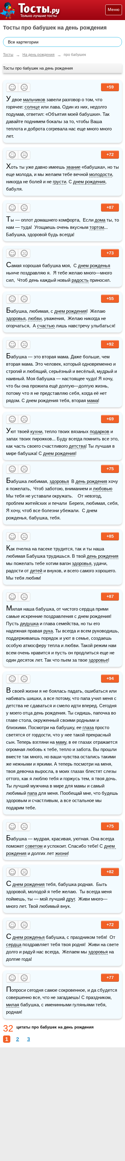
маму (61, 742)
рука (48, 630)
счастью (46, 325)
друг (70, 898)
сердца (13, 944)
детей (36, 570)
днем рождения (89, 181)
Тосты (8, 55)
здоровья (15, 318)
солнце (32, 106)
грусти (59, 181)
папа (32, 793)
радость (80, 280)
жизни (61, 853)
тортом (97, 227)
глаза (88, 727)
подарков (99, 431)
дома (100, 219)
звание (73, 167)
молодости (100, 174)
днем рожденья (94, 265)
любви (35, 318)
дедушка (29, 623)
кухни (36, 431)
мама (92, 400)
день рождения (91, 481)
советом (33, 846)
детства (77, 446)
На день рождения (38, 55)
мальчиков (34, 99)
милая (12, 1004)
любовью (102, 488)
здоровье (98, 660)
